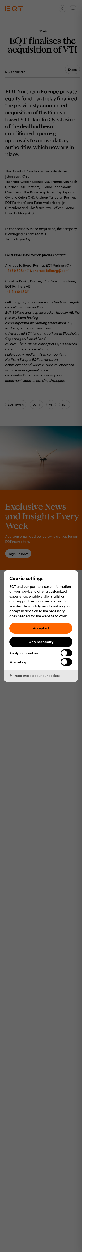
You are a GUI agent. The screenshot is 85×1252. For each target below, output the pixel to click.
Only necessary (41, 641)
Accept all (41, 627)
